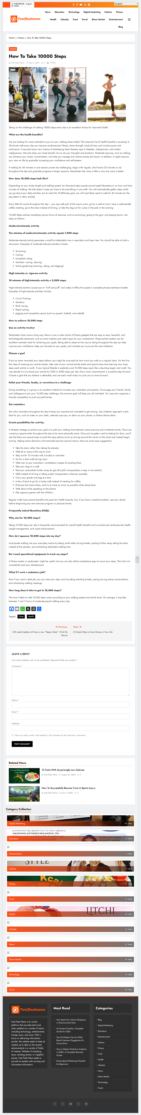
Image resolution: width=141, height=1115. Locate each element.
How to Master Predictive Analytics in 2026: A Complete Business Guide (71, 1052)
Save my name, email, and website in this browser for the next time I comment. (50, 735)
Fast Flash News (17, 62)
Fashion (108, 12)
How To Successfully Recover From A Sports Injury (68, 788)
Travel (85, 19)
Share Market (98, 19)
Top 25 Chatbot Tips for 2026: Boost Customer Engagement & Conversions (70, 1040)
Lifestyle (65, 19)
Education (59, 12)
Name (15, 700)
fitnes (21, 616)
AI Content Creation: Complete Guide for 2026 (69, 1030)
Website (15, 723)
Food (75, 19)
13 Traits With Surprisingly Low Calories (63, 770)
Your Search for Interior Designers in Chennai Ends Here (71, 1021)
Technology (73, 12)
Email (15, 711)
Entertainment (116, 19)
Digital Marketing (92, 12)
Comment (17, 666)
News (48, 12)
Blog (120, 26)
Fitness (119, 12)
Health (53, 19)
